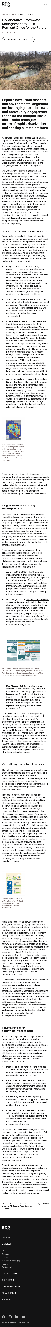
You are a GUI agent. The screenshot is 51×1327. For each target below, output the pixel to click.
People (5, 1264)
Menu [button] (45, 4)
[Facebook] (3, 1316)
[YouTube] (23, 1316)
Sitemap (6, 1299)
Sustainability (8, 1267)
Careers (5, 1254)
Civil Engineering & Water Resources (18, 39)
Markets (6, 1237)
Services (7, 1244)
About (5, 1250)
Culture (5, 1257)
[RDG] (10, 4)
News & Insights (9, 15)
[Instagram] (10, 1316)
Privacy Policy (9, 1293)
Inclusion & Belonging (11, 1261)
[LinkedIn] (16, 1316)
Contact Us (8, 1280)
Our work (6, 171)
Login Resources (11, 1286)
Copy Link (45, 1204)
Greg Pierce (15, 1204)
